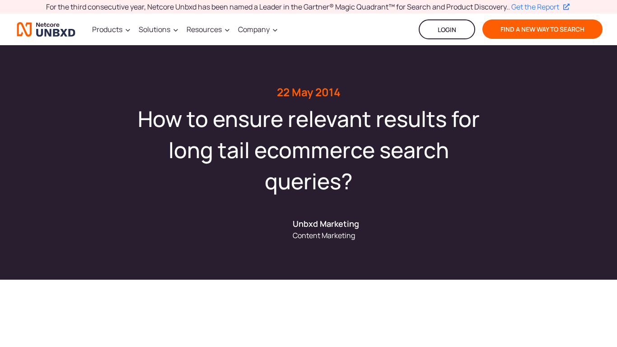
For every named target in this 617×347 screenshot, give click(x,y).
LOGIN (447, 29)
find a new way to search (542, 29)
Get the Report (535, 7)
